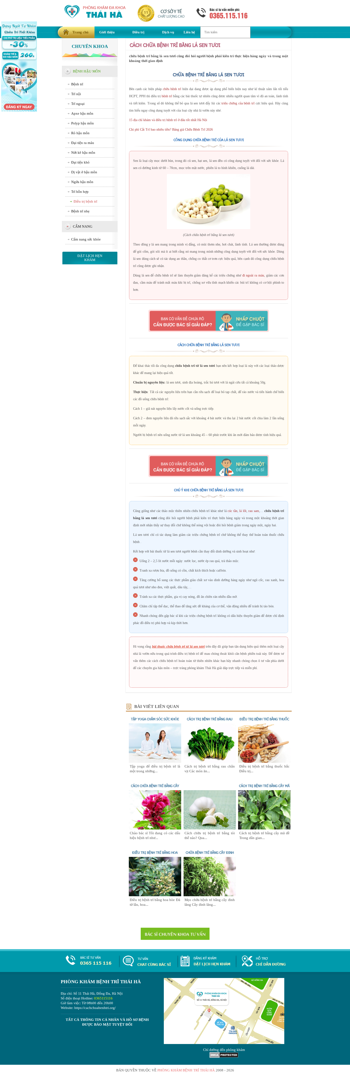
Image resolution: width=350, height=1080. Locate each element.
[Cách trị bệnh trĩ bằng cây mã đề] (264, 828)
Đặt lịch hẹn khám (89, 258)
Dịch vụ (168, 32)
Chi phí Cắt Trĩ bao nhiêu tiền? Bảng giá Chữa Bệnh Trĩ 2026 (171, 129)
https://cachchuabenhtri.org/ (95, 1008)
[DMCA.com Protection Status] (224, 1057)
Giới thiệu (107, 32)
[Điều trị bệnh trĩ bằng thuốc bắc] (264, 761)
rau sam (253, 511)
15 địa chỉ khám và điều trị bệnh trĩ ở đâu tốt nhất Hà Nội (168, 120)
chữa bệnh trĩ (172, 89)
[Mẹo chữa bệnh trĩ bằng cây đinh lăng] (210, 895)
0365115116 (103, 998)
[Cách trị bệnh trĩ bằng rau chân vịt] (210, 761)
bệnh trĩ (167, 96)
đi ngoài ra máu (253, 275)
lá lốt (242, 511)
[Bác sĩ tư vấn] (208, 321)
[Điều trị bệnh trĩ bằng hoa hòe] (155, 895)
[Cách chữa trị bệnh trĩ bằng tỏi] (210, 828)
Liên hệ (189, 32)
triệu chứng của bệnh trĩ (238, 103)
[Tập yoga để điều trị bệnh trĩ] (155, 761)
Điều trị (138, 32)
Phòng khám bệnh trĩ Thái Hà (186, 1070)
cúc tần (232, 511)
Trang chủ (80, 32)
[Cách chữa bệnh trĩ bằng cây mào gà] (155, 828)
